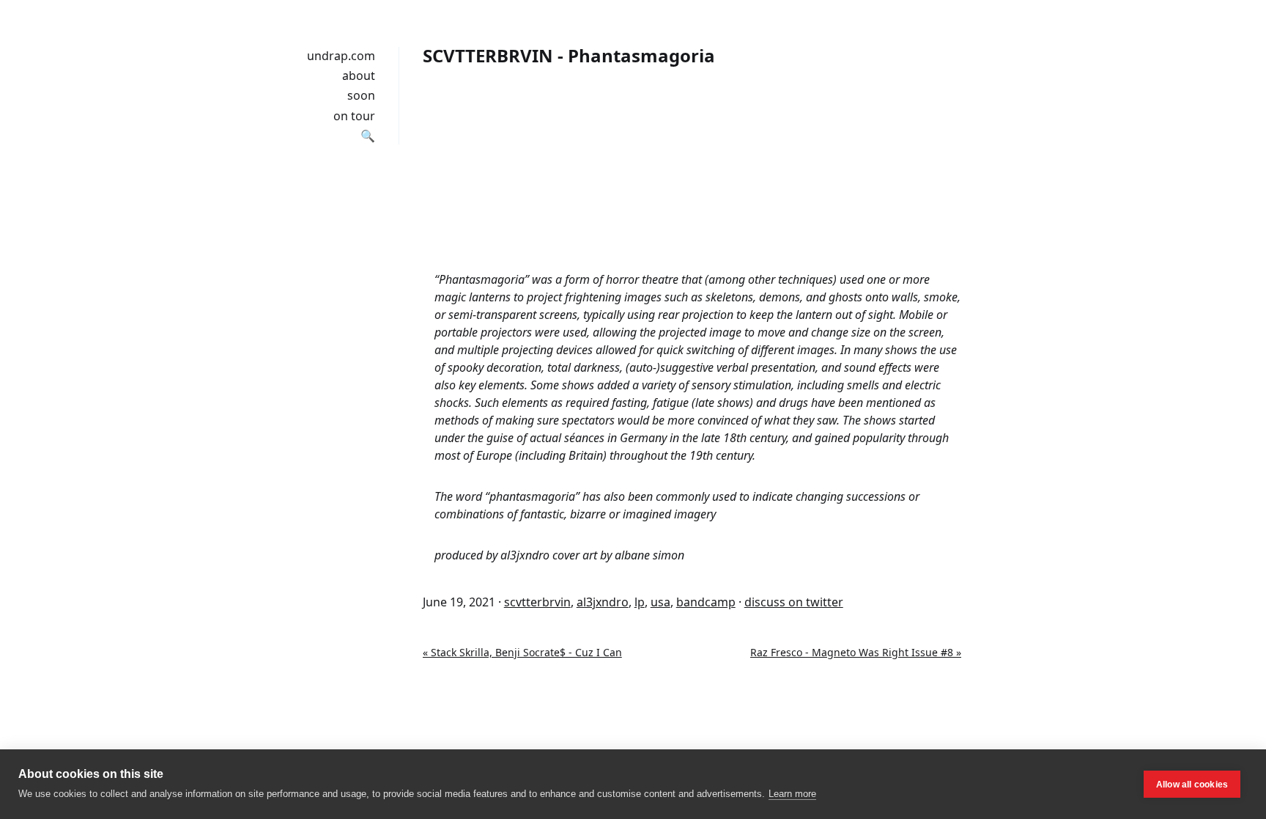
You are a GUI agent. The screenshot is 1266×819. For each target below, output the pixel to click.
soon (361, 95)
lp (639, 602)
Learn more (792, 793)
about (358, 75)
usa (660, 602)
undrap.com (341, 56)
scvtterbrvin (537, 602)
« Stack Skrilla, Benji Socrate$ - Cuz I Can (522, 652)
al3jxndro (603, 602)
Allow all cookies (1192, 784)
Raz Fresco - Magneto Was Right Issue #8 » (855, 652)
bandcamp (706, 602)
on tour (354, 116)
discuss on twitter (793, 602)
